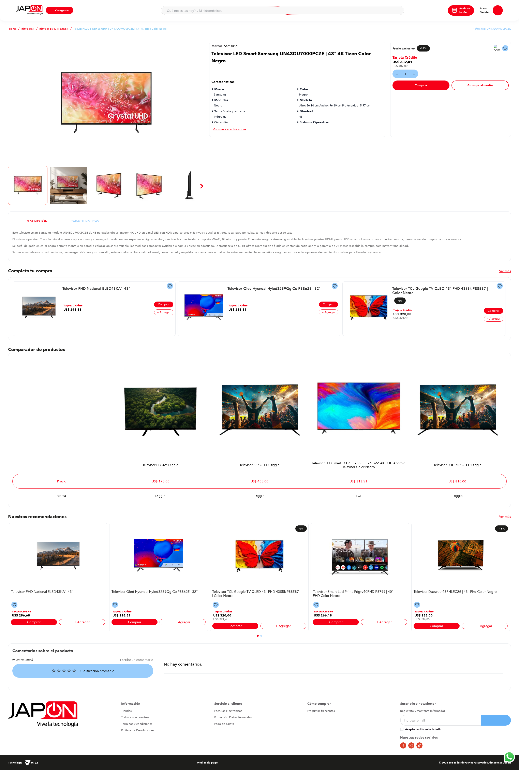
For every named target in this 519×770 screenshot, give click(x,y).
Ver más (505, 271)
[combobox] (282, 10)
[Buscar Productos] (399, 10)
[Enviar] (496, 720)
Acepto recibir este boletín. (423, 729)
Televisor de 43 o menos (53, 28)
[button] (59, 10)
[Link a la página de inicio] (12, 28)
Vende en (464, 8)
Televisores (27, 28)
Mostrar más (229, 129)
